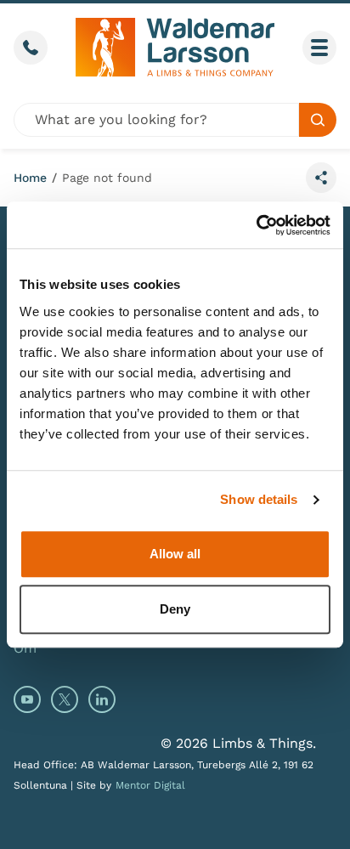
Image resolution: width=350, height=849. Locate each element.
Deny (175, 609)
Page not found (107, 177)
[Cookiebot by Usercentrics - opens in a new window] (256, 225)
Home (30, 177)
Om (25, 648)
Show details (258, 499)
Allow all (175, 553)
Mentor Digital (150, 785)
